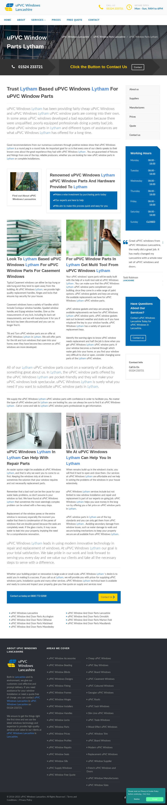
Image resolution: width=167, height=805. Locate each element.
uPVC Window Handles (60, 713)
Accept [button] (154, 799)
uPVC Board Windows (99, 672)
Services (37, 20)
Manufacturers (136, 108)
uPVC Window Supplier (100, 761)
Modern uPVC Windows (100, 747)
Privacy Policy (25, 800)
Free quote (74, 20)
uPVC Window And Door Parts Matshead (32, 623)
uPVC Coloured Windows (101, 686)
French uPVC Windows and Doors (101, 770)
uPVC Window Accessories (62, 658)
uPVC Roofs (94, 700)
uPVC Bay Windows (98, 665)
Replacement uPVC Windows (103, 754)
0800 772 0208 (38, 596)
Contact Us (107, 597)
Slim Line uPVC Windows (101, 713)
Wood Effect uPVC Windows (102, 727)
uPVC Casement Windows (101, 679)
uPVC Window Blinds (59, 672)
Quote (132, 126)
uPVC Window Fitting (59, 686)
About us (134, 89)
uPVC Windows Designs (61, 679)
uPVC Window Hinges (60, 700)
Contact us (134, 135)
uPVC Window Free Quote (62, 775)
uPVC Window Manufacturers (103, 778)
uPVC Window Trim (98, 734)
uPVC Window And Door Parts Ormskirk (88, 617)
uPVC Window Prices (59, 734)
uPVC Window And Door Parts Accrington (32, 617)
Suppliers (134, 99)
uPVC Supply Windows (60, 768)
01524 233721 (114, 8)
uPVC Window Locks (59, 720)
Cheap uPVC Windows (99, 658)
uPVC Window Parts (59, 727)
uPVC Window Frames (60, 693)
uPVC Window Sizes (98, 785)
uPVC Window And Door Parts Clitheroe (31, 620)
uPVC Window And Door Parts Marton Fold (90, 620)
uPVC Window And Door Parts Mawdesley (32, 627)
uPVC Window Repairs (60, 747)
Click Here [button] (146, 794)
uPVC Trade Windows (99, 720)
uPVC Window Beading (60, 665)
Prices (56, 20)
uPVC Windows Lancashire (24, 613)
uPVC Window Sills (58, 761)
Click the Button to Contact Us (97, 67)
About (21, 20)
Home (7, 20)
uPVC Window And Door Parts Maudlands (89, 623)
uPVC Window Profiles (60, 741)
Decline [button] (137, 799)
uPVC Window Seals (59, 754)
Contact (93, 20)
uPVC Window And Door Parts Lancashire (89, 613)
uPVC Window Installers (61, 706)
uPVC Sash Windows (98, 706)
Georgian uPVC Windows (101, 693)
